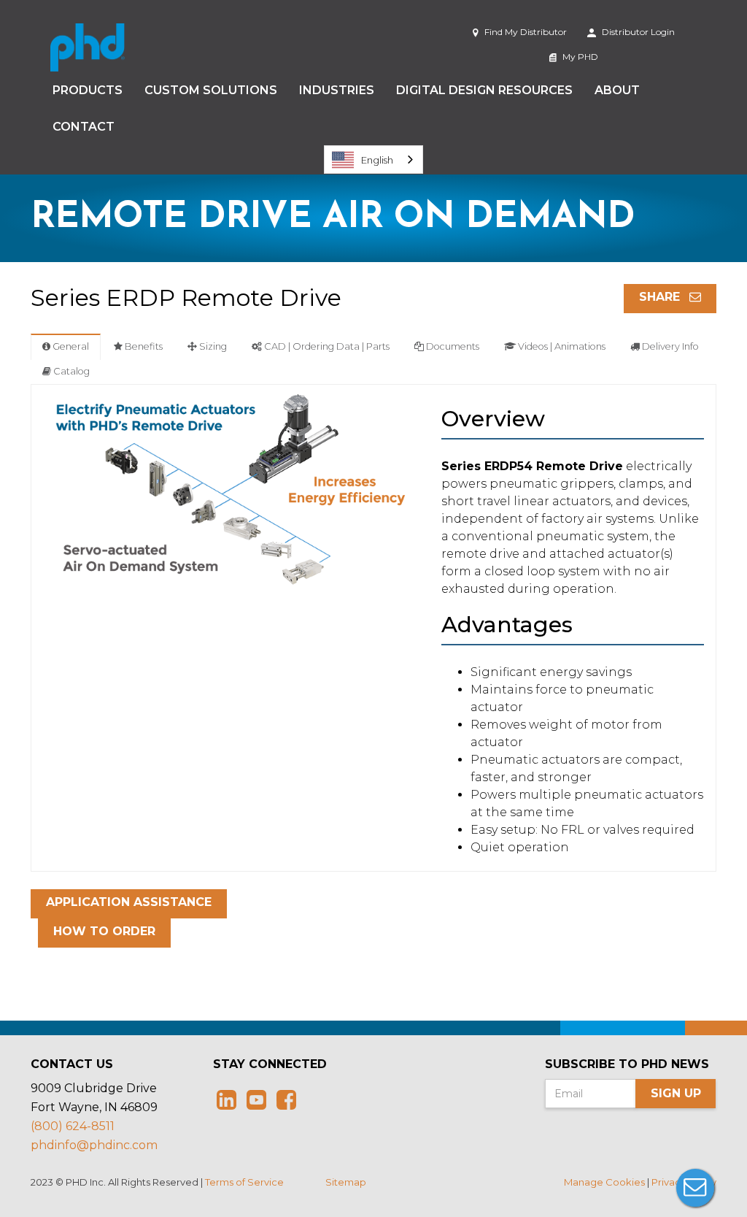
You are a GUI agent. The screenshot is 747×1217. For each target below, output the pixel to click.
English (377, 160)
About (617, 90)
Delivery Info (669, 346)
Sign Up (676, 1093)
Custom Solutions (210, 90)
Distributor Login (637, 31)
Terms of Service (244, 1182)
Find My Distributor (524, 31)
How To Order (104, 931)
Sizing (212, 346)
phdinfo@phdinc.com (94, 1145)
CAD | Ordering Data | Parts (326, 346)
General (69, 346)
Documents (451, 346)
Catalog (70, 371)
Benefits (143, 346)
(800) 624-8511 (73, 1126)
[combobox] (373, 159)
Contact (84, 127)
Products (88, 90)
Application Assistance (129, 902)
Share (661, 297)
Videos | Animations (560, 346)
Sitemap (345, 1182)
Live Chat (695, 1188)
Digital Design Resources (484, 90)
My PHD (579, 56)
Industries (336, 90)
